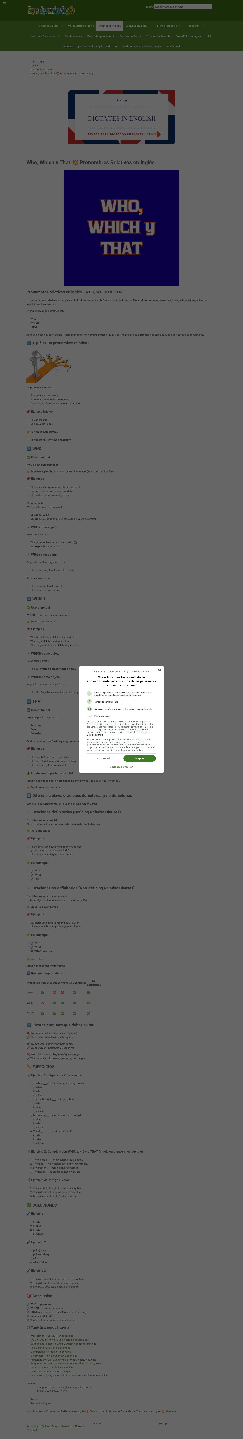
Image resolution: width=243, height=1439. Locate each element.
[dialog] (121, 719)
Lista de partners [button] (95, 734)
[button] (121, 716)
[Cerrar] (159, 670)
